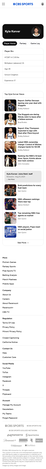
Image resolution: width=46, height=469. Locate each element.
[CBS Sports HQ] (34, 425)
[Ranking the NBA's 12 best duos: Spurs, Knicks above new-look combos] (10, 161)
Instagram (6, 377)
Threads (6, 390)
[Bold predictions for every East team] (10, 190)
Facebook (6, 381)
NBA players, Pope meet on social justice (29, 228)
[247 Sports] (15, 434)
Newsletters (7, 409)
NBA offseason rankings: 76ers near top (29, 200)
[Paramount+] (9, 440)
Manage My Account (11, 405)
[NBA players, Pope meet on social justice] (10, 232)
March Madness (9, 279)
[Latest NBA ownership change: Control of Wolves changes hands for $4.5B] (10, 147)
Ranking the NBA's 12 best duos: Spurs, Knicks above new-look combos (29, 158)
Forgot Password (9, 418)
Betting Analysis (9, 275)
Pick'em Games (9, 262)
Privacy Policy (8, 327)
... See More (11, 179)
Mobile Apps (8, 284)
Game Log (35, 43)
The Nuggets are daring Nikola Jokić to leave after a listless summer (29, 116)
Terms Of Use (8, 323)
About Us (6, 294)
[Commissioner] (26, 439)
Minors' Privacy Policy (12, 331)
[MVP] (39, 439)
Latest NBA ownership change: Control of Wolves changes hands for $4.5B (29, 144)
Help (4, 353)
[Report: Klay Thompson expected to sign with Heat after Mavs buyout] (10, 133)
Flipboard (6, 394)
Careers (5, 299)
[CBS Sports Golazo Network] (23, 430)
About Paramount (10, 303)
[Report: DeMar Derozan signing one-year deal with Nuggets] (10, 105)
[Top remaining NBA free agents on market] (10, 218)
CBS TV (5, 312)
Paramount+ (7, 307)
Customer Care (9, 357)
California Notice (10, 342)
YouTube (6, 368)
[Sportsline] (32, 434)
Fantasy (23, 43)
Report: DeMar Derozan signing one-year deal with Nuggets (29, 103)
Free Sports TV (9, 271)
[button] (3, 4)
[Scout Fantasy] (16, 445)
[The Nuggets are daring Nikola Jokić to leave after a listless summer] (10, 119)
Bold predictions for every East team (29, 186)
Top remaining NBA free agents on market (29, 214)
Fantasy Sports (9, 266)
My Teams (6, 413)
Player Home (9, 43)
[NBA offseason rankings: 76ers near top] (10, 204)
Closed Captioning (10, 338)
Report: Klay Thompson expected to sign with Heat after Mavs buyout (28, 130)
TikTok (5, 372)
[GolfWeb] (30, 445)
